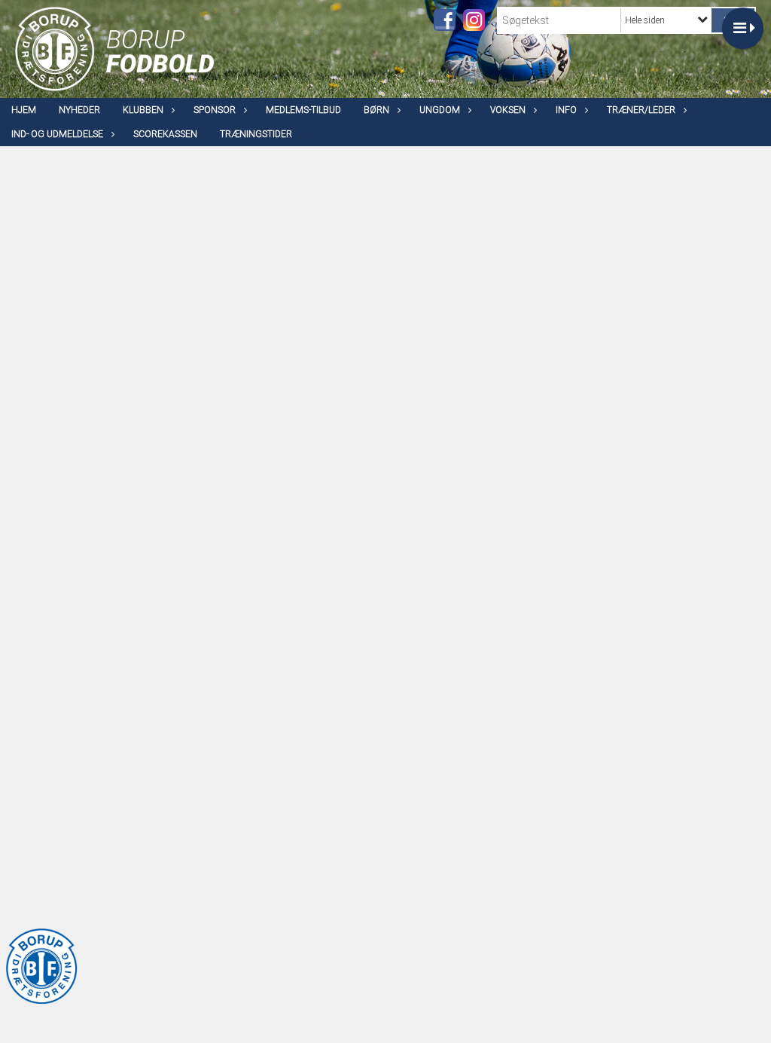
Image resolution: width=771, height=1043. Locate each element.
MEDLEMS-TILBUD (303, 110)
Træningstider (256, 134)
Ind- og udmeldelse (57, 134)
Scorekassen (165, 134)
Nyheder (79, 110)
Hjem (23, 110)
